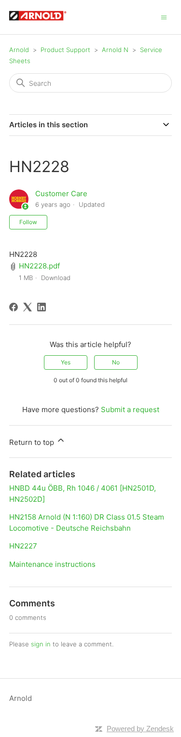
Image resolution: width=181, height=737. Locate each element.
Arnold (19, 50)
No (116, 362)
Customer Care (61, 193)
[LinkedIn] (41, 307)
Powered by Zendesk (140, 728)
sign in (41, 644)
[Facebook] (13, 307)
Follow (28, 222)
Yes (65, 362)
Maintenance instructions (52, 564)
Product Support (65, 50)
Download (55, 277)
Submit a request (130, 409)
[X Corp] (27, 307)
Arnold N (115, 50)
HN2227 (23, 545)
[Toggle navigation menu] (164, 17)
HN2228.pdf (39, 265)
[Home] (42, 22)
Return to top (32, 442)
